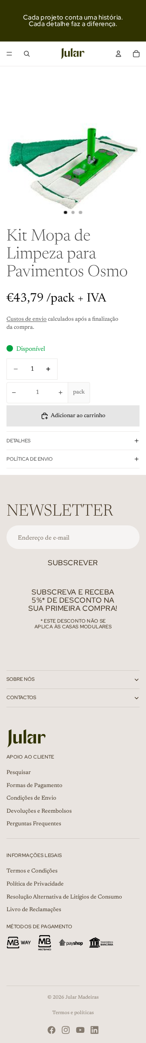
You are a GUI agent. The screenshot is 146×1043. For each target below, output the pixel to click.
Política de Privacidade (35, 884)
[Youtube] (80, 1030)
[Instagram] (66, 1030)
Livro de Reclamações (33, 910)
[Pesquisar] (27, 54)
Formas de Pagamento (34, 785)
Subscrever (73, 562)
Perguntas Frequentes (33, 824)
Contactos (21, 697)
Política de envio (29, 459)
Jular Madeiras (82, 997)
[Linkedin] (94, 1030)
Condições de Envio (31, 798)
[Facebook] (51, 1030)
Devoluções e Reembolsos (39, 811)
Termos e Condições (32, 871)
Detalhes (18, 440)
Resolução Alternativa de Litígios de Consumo (64, 897)
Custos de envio (26, 319)
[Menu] (9, 53)
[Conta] (118, 54)
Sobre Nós (20, 679)
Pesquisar (18, 773)
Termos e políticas (73, 1012)
